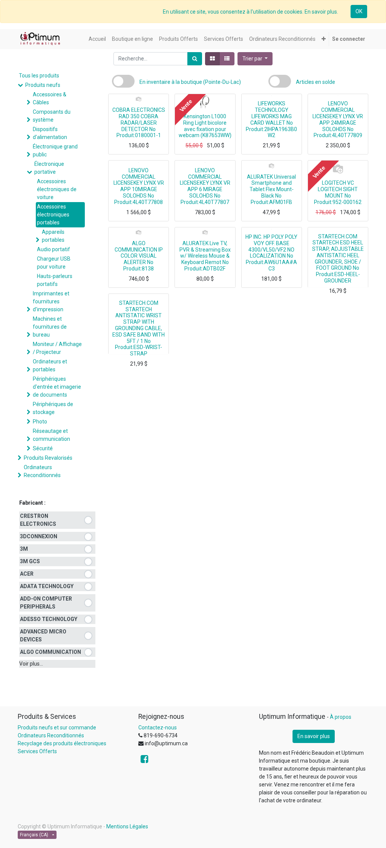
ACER (27, 574)
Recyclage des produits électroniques (62, 743)
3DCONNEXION (38, 536)
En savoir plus (313, 736)
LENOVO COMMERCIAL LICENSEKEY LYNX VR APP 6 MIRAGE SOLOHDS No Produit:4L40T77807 (205, 186)
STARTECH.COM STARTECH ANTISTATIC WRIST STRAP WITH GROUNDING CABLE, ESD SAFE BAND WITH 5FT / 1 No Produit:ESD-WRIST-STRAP (138, 328)
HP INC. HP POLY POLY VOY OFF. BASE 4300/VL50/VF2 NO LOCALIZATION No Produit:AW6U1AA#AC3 (271, 253)
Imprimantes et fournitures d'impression (51, 301)
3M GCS (30, 561)
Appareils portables (53, 236)
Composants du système (51, 116)
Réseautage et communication (51, 435)
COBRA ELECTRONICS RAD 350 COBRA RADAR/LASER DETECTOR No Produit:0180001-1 (138, 122)
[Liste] (226, 58)
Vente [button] (185, 105)
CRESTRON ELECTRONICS (38, 520)
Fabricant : (32, 503)
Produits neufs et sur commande (57, 727)
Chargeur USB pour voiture (53, 263)
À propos (340, 717)
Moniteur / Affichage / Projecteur (57, 348)
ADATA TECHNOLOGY (47, 586)
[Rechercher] (194, 58)
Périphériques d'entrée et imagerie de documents (57, 387)
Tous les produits (39, 76)
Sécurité (43, 448)
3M (24, 549)
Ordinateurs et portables (50, 365)
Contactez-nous (157, 727)
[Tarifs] (212, 58)
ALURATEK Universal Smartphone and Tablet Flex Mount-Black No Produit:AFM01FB (271, 189)
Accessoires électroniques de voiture (57, 189)
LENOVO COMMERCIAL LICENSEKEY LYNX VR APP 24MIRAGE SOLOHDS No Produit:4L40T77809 (337, 119)
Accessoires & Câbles (49, 98)
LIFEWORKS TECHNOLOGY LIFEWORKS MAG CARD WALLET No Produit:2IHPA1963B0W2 (271, 119)
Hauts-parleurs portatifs (54, 280)
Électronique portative (49, 168)
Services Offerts (37, 751)
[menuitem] (97, 39)
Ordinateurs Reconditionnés (42, 471)
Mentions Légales (127, 826)
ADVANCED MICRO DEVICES (43, 636)
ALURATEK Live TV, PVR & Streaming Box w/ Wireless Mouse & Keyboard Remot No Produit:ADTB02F (205, 256)
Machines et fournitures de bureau (50, 327)
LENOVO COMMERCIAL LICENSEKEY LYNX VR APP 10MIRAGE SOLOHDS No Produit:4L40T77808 (138, 186)
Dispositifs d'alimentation (50, 133)
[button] (324, 39)
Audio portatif (53, 249)
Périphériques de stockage (53, 408)
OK (358, 11)
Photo (40, 422)
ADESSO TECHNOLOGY (48, 619)
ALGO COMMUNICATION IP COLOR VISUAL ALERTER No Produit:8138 (139, 256)
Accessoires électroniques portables (53, 215)
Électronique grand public (55, 151)
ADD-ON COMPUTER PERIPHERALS (46, 603)
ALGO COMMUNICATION (50, 652)
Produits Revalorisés (48, 458)
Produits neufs (42, 85)
